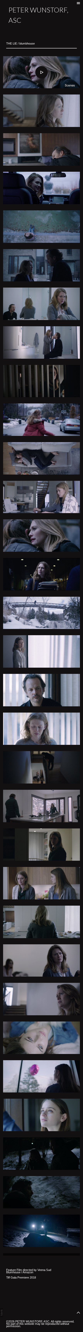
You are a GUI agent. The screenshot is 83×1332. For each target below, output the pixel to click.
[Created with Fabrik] (1, 1312)
